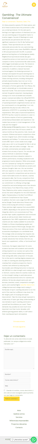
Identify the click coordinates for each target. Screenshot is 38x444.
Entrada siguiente (19, 327)
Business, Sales (22, 22)
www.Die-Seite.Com (27, 285)
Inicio (19, 410)
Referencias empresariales (19, 421)
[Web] (17, 386)
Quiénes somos (19, 414)
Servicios (19, 417)
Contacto (19, 427)
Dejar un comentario (9, 22)
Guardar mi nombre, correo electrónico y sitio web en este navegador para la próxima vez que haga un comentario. (18, 393)
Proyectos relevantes (19, 424)
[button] (34, 440)
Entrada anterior (19, 321)
